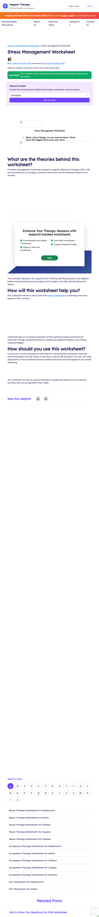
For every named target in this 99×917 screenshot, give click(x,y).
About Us (37, 23)
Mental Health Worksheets (27, 46)
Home (10, 46)
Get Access (50, 100)
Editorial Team (53, 23)
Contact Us (90, 23)
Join (49, 258)
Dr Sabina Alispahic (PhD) (20, 63)
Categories (74, 23)
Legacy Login (73, 6)
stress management (56, 295)
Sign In (90, 6)
